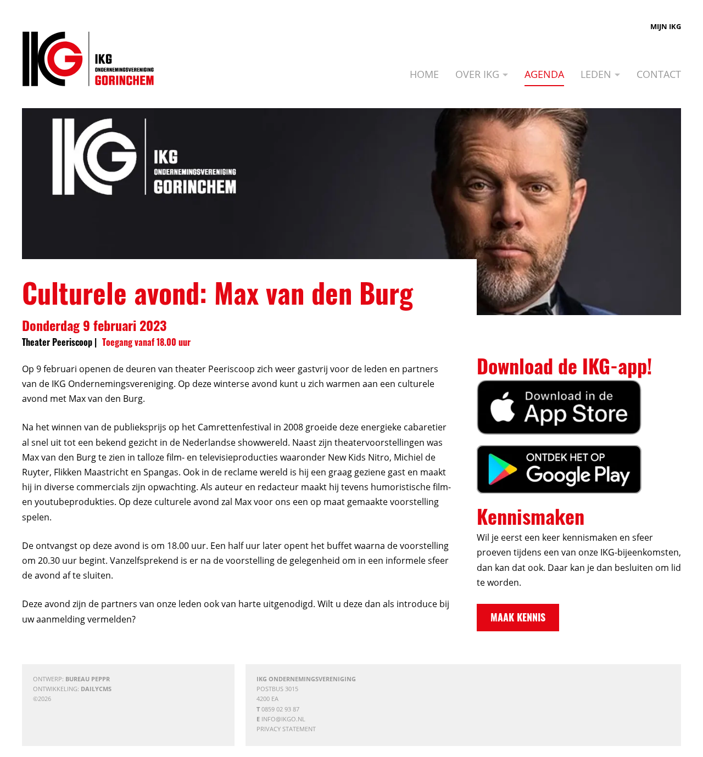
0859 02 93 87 (280, 709)
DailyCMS (96, 689)
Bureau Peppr (87, 679)
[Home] (88, 58)
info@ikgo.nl (283, 719)
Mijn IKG (665, 26)
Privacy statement (286, 729)
